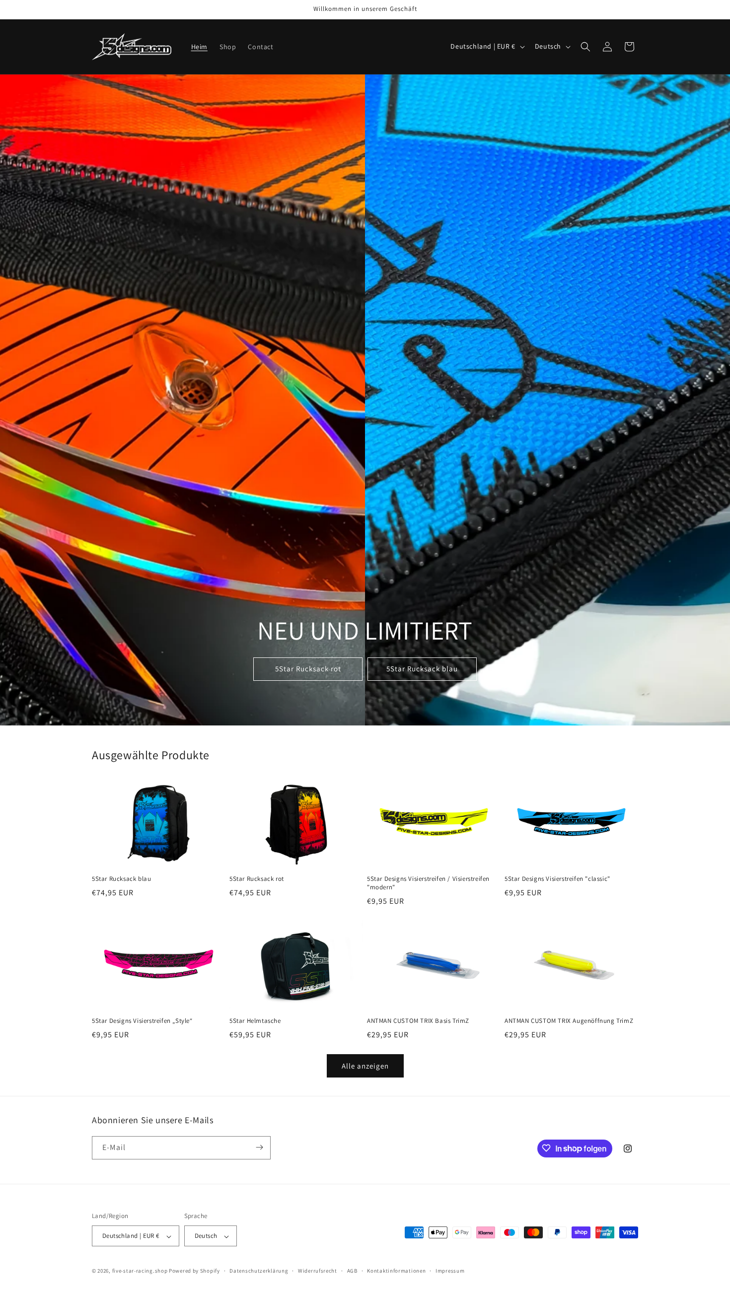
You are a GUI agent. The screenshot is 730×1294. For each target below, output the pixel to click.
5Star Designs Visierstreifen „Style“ (142, 1021)
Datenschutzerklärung (258, 1270)
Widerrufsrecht (317, 1270)
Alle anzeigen (365, 1066)
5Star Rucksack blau (422, 668)
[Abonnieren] (259, 1147)
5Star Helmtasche (255, 1021)
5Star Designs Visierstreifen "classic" (557, 879)
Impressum (450, 1270)
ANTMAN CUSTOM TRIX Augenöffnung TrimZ (569, 1021)
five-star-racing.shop (140, 1271)
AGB (352, 1270)
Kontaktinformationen (396, 1270)
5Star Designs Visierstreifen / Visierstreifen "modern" (428, 883)
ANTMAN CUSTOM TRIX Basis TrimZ (418, 1021)
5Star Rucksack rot (308, 668)
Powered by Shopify (194, 1271)
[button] (585, 47)
